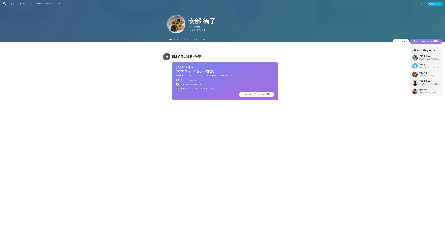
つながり (204, 39)
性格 (195, 39)
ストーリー (186, 39)
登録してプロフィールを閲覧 (426, 41)
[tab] (173, 39)
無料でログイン (434, 4)
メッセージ (402, 41)
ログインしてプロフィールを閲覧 (256, 94)
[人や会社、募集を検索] (421, 3)
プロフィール (173, 39)
